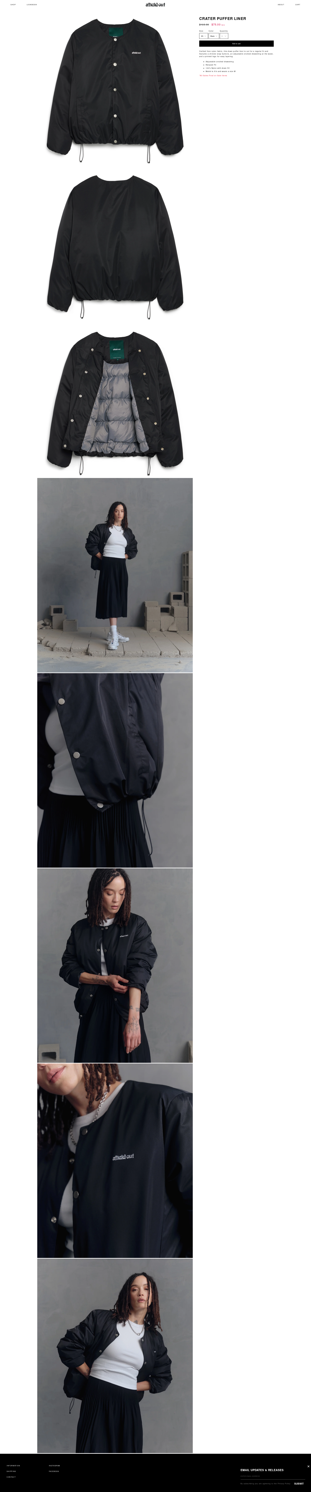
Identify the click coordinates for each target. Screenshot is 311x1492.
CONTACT (11, 1477)
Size (201, 31)
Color (211, 31)
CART (297, 4)
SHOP (13, 4)
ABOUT (281, 4)
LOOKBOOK (32, 4)
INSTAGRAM (54, 1465)
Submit (299, 1483)
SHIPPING (11, 1471)
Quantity (224, 31)
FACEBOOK (54, 1471)
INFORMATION (13, 1465)
